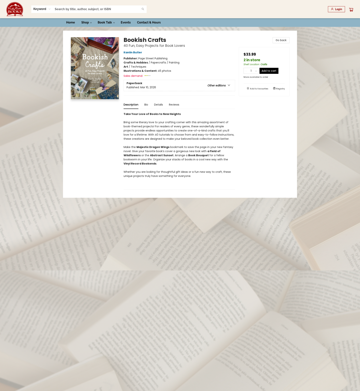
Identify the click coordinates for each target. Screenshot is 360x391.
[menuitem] (70, 22)
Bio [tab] (146, 104)
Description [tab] (131, 104)
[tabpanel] (179, 150)
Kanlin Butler (133, 52)
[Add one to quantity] (256, 71)
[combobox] (42, 9)
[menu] (180, 22)
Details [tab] (158, 104)
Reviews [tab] (174, 104)
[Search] (143, 9)
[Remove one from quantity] (246, 71)
